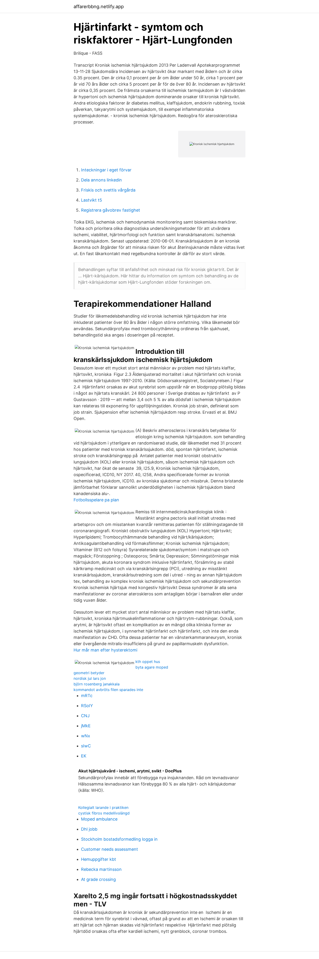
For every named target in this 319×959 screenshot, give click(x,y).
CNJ (85, 715)
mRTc (86, 695)
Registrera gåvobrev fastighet (110, 210)
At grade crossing (98, 879)
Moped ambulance (99, 819)
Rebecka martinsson (101, 869)
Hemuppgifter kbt (98, 859)
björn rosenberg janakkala (97, 684)
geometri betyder (89, 672)
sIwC (86, 745)
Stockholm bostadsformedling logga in (119, 839)
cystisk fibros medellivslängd (104, 813)
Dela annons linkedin (101, 179)
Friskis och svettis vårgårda (108, 190)
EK (83, 755)
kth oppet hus (147, 661)
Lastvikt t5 (91, 200)
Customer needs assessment (109, 849)
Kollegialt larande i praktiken (103, 807)
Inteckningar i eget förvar (106, 169)
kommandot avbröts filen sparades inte (108, 689)
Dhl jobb (89, 829)
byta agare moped (151, 667)
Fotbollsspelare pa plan (96, 499)
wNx (85, 735)
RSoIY (87, 705)
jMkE (86, 725)
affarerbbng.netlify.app (99, 6)
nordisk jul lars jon (90, 678)
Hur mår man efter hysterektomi (105, 650)
